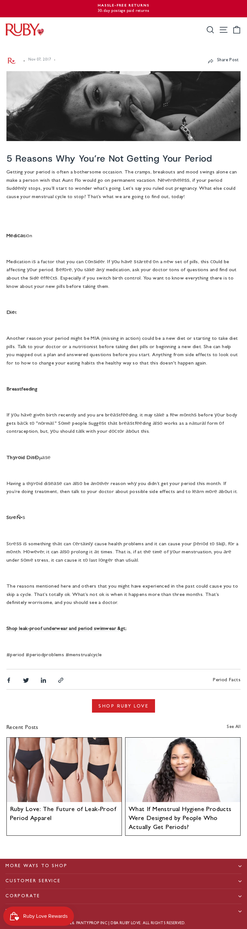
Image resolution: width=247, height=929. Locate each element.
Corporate (22, 896)
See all (234, 727)
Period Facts (227, 680)
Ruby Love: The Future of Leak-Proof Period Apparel (63, 814)
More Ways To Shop (36, 866)
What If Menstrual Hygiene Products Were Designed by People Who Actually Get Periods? (180, 819)
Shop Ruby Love (123, 706)
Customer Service (33, 881)
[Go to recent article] (64, 770)
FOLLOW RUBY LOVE (33, 911)
